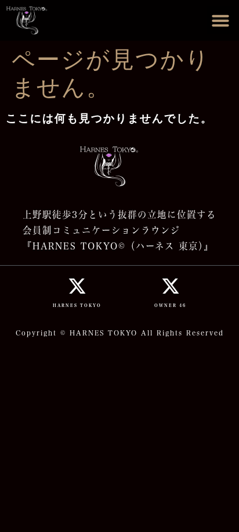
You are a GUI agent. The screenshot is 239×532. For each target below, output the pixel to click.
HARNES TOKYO (77, 306)
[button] (220, 20)
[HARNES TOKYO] (77, 286)
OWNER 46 (170, 306)
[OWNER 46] (170, 286)
